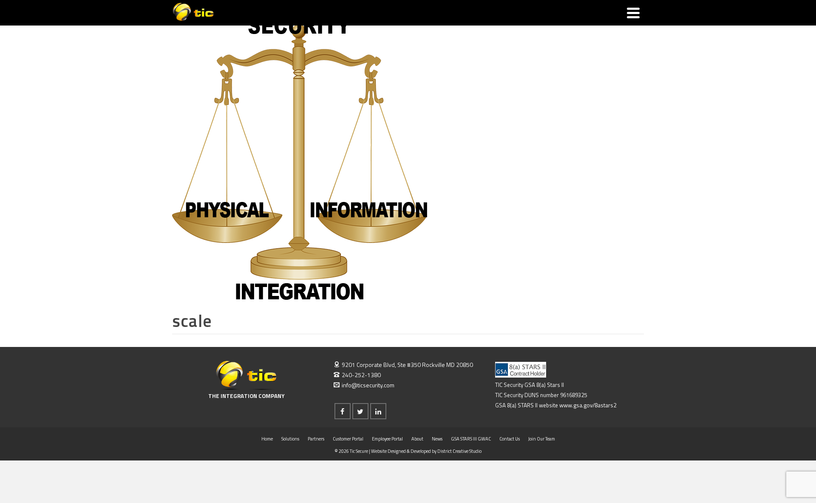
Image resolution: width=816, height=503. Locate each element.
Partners (316, 438)
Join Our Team (541, 438)
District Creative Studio (459, 451)
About (417, 438)
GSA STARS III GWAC (471, 438)
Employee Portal (387, 438)
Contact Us (509, 438)
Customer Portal (348, 438)
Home (267, 438)
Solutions (290, 438)
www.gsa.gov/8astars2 (587, 405)
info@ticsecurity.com (368, 385)
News (437, 438)
